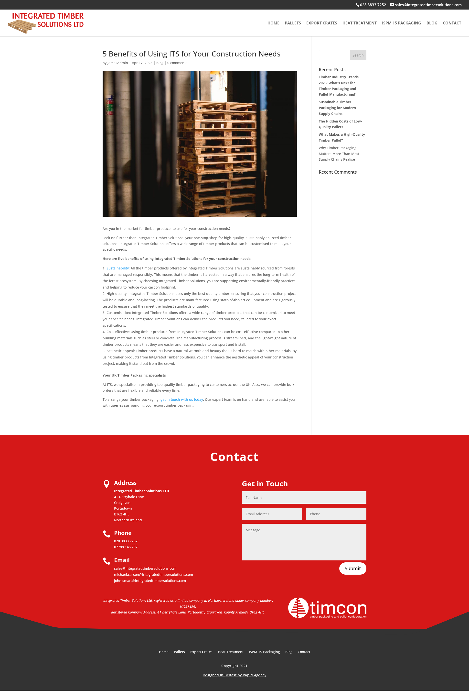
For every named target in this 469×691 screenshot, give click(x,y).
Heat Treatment (359, 23)
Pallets (293, 23)
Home (273, 23)
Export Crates (321, 23)
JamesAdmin (117, 62)
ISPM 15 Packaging (401, 23)
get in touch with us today (181, 399)
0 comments (177, 62)
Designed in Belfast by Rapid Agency (234, 675)
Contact (452, 23)
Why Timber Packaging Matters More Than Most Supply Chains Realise (339, 153)
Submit (353, 568)
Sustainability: (118, 268)
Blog (431, 23)
